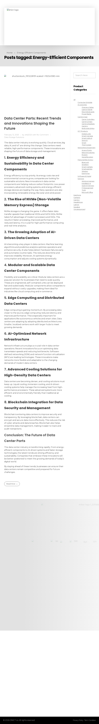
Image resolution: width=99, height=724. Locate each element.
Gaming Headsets (88, 124)
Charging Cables (88, 107)
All (74, 100)
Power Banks (86, 114)
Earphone (77, 195)
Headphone (78, 202)
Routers (85, 155)
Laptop (76, 205)
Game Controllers (88, 119)
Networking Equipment (86, 148)
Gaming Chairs (87, 122)
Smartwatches (87, 169)
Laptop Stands (87, 109)
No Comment (43, 135)
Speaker (77, 207)
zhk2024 (28, 135)
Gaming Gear (82, 117)
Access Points (87, 150)
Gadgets (77, 197)
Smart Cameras (87, 136)
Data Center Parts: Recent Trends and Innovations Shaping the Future (32, 123)
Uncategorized (79, 209)
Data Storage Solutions (14, 137)
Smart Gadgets (87, 167)
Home (10, 53)
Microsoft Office (87, 192)
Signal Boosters (87, 157)
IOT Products (83, 131)
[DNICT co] (25, 27)
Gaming (76, 200)
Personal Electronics (85, 160)
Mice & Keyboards (88, 112)
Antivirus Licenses (88, 181)
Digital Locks (86, 134)
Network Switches (88, 153)
